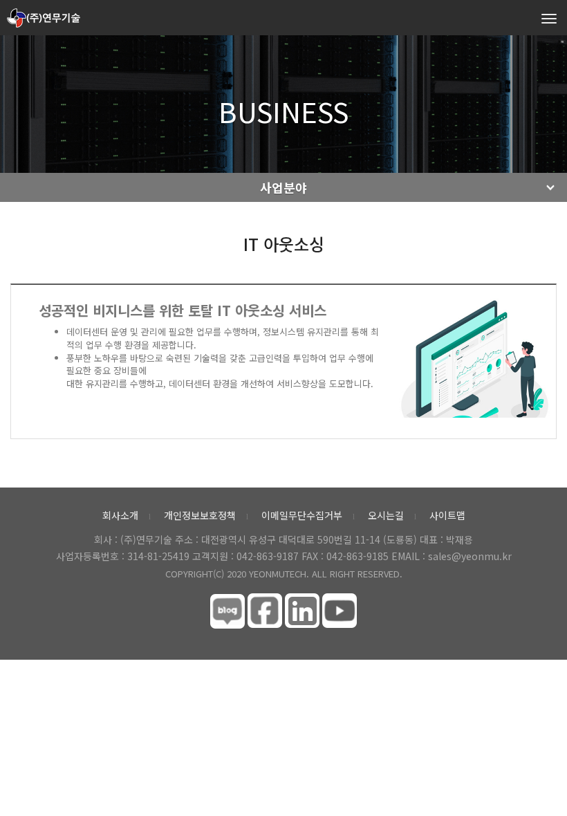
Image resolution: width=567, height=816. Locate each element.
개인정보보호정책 (200, 515)
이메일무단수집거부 (301, 515)
